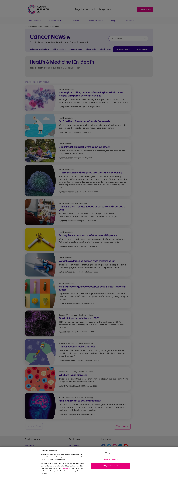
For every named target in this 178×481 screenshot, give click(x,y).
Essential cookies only (110, 459)
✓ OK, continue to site (110, 466)
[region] (89, 463)
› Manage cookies (110, 453)
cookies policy (66, 468)
